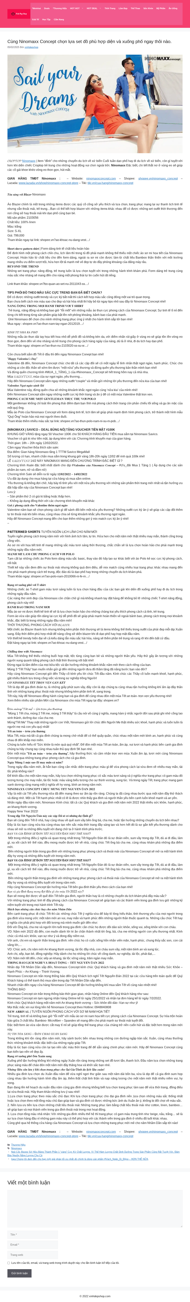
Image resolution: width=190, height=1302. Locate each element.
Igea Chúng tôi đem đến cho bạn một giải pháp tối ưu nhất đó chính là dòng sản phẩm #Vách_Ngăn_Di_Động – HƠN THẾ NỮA (79, 1159)
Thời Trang (110, 8)
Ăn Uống (173, 8)
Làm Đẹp (123, 8)
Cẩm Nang (59, 19)
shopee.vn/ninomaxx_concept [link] (158, 178)
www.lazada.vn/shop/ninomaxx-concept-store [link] (48, 183)
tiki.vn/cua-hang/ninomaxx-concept (110, 183)
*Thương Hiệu (60, 8)
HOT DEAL (92, 8)
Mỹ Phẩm (160, 8)
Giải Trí (35, 19)
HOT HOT (75, 8)
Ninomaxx (28, 160)
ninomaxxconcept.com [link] (101, 178)
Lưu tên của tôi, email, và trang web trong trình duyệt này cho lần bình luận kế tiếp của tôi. (65, 1262)
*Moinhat (36, 8)
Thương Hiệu (18, 1144)
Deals (47, 8)
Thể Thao (135, 8)
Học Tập (46, 19)
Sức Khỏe (148, 8)
